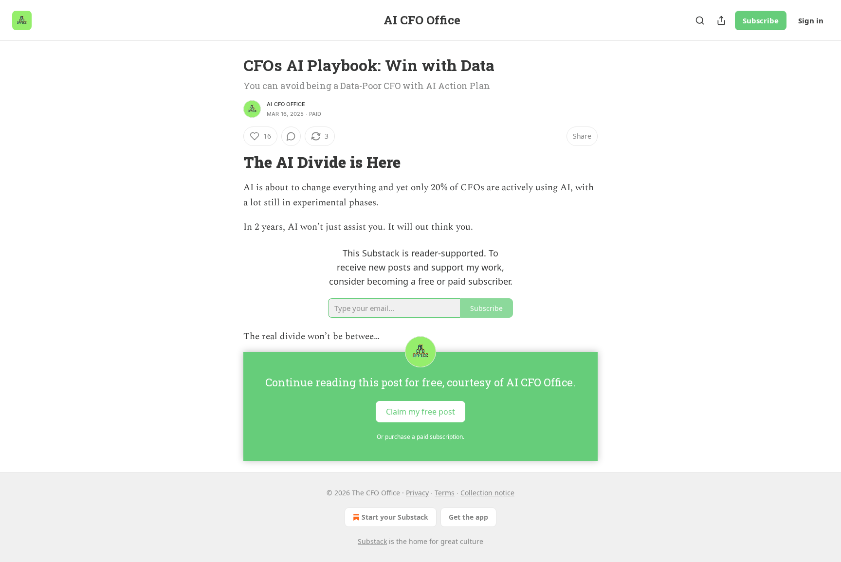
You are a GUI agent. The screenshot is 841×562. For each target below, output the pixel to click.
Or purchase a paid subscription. (420, 437)
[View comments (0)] (291, 136)
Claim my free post (420, 411)
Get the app (468, 517)
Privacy (417, 492)
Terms (445, 492)
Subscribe (761, 20)
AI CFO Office (286, 104)
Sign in (810, 20)
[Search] (700, 20)
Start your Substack (395, 517)
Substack (372, 541)
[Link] (230, 162)
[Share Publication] (721, 20)
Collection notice (487, 492)
